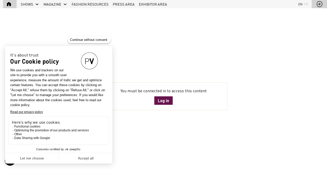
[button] (10, 4)
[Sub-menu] (37, 4)
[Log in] (319, 4)
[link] (30, 4)
